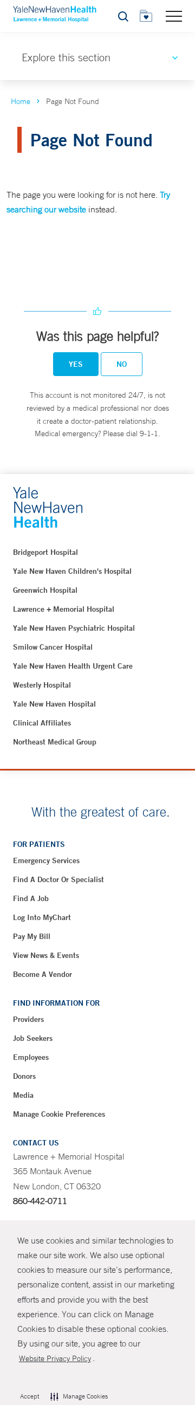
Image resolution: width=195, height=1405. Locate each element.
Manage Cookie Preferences (59, 1114)
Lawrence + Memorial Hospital (63, 609)
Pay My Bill (31, 936)
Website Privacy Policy (55, 1358)
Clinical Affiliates (42, 723)
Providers (28, 1019)
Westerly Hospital (42, 685)
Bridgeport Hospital (45, 552)
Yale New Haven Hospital (54, 704)
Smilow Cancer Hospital (53, 647)
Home (20, 101)
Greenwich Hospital (45, 590)
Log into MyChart (42, 917)
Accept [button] (29, 1396)
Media (23, 1095)
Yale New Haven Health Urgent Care (73, 666)
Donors (24, 1076)
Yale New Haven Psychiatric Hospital (74, 628)
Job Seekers (33, 1038)
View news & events (46, 955)
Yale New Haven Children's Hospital (72, 571)
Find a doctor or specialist (58, 879)
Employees (31, 1057)
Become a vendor (42, 974)
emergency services (46, 860)
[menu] (174, 15)
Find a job (31, 898)
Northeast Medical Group (54, 742)
